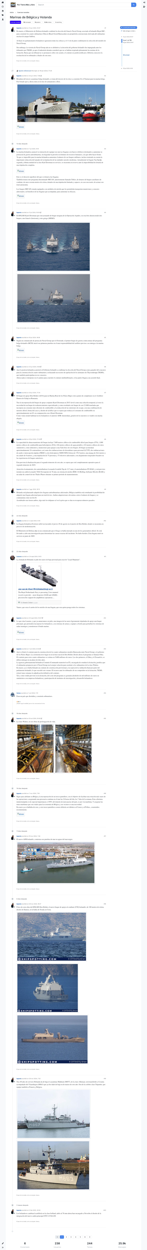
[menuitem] (144, 2)
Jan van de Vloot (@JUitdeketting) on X (35, 589)
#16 (105, 793)
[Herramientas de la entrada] (104, 64)
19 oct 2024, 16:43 (34, 718)
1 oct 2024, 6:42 (34, 649)
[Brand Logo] (13, 4)
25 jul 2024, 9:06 (34, 367)
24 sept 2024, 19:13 (35, 556)
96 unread (126, 55)
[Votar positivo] (94, 64)
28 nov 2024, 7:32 (34, 1078)
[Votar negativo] (100, 64)
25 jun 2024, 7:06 (34, 76)
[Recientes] (3, 6)
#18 (105, 904)
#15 (105, 718)
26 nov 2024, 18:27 (35, 904)
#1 (105, 28)
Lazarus (19, 556)
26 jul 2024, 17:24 (34, 392)
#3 (105, 149)
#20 (105, 1210)
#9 (105, 489)
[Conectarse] (144, 2)
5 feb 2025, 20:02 (34, 1210)
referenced (27, 71)
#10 (105, 521)
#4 (105, 212)
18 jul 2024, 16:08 (34, 337)
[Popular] (3, 11)
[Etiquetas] (3, 15)
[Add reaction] (90, 64)
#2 (105, 76)
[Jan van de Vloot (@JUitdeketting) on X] (39, 574)
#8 (105, 439)
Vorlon (18, 693)
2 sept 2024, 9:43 (34, 521)
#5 (105, 337)
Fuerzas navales (15, 22)
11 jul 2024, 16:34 (34, 212)
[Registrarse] (144, 6)
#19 (105, 1078)
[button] (3, 1243)
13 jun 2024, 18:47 (34, 28)
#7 (105, 392)
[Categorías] (3, 2)
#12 (105, 618)
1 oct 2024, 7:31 (33, 693)
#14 (105, 693)
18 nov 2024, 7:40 (34, 836)
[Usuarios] (3, 19)
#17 (105, 836)
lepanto (18, 28)
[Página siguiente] (90, 1237)
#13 (105, 649)
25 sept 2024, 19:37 (35, 618)
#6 (105, 367)
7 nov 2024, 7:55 (34, 793)
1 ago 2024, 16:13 (34, 489)
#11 (105, 556)
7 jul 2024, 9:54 (34, 149)
